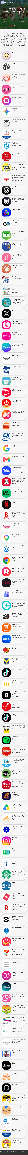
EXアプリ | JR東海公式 (17, 433)
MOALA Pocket (15, 355)
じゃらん (14, 1073)
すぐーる (14, 882)
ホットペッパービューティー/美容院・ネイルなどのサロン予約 (19, 256)
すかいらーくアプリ (17, 647)
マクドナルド (15, 680)
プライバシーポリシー (14, 1151)
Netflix (13, 501)
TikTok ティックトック (17, 669)
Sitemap (6, 1151)
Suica (13, 770)
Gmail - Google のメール (18, 456)
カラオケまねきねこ (17, 1140)
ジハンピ (14, 142)
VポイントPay (15, 1129)
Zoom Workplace (16, 635)
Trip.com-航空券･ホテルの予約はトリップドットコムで (18, 469)
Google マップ (15, 534)
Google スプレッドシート (18, 848)
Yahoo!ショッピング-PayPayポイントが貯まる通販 (19, 626)
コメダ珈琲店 (15, 276)
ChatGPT (14, 63)
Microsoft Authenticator (18, 927)
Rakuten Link (15, 321)
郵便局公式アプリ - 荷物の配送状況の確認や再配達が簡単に (18, 177)
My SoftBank (15, 961)
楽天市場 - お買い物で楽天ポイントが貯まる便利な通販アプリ (18, 906)
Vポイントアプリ (16, 658)
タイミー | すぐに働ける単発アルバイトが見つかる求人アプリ (18, 727)
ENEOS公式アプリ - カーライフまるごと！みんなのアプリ (18, 749)
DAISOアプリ (15, 332)
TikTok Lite (15, 714)
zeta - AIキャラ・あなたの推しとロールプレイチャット (18, 693)
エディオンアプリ (16, 243)
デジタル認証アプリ (17, 826)
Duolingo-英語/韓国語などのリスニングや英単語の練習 (18, 1007)
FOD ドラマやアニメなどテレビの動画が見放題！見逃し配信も (18, 581)
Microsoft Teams (16, 590)
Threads (14, 187)
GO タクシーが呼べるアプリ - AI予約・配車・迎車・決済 (18, 222)
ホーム (1, 1151)
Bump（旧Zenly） (16, 209)
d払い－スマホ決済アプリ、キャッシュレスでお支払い (18, 783)
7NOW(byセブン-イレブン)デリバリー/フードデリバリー (19, 951)
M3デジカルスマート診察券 (19, 546)
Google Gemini (15, 108)
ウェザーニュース (16, 366)
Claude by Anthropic (17, 265)
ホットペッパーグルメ (17, 153)
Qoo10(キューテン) (17, 97)
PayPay (14, 389)
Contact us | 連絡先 (12, 1152)
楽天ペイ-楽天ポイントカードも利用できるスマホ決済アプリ (19, 514)
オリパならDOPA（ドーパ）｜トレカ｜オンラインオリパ (18, 895)
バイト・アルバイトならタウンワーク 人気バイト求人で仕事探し (18, 1097)
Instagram (14, 837)
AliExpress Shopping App (18, 938)
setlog (13, 52)
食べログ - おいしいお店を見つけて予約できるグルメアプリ (18, 817)
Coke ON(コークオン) (17, 400)
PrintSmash (15, 377)
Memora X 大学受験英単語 (18, 119)
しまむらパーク (16, 523)
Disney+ (14, 983)
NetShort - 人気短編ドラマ (18, 411)
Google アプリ (15, 445)
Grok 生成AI (15, 1084)
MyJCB (14, 1118)
